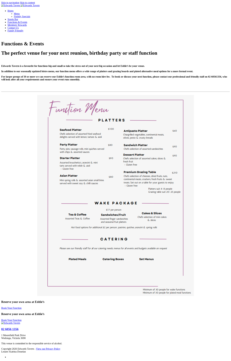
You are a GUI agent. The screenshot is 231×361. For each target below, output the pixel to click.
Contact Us (13, 27)
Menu (17, 13)
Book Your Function (11, 308)
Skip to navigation (10, 2)
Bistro (11, 10)
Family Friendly (15, 30)
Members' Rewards (17, 25)
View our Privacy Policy (48, 348)
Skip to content (27, 2)
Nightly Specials (22, 16)
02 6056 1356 (10, 329)
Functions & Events (17, 22)
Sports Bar (13, 19)
